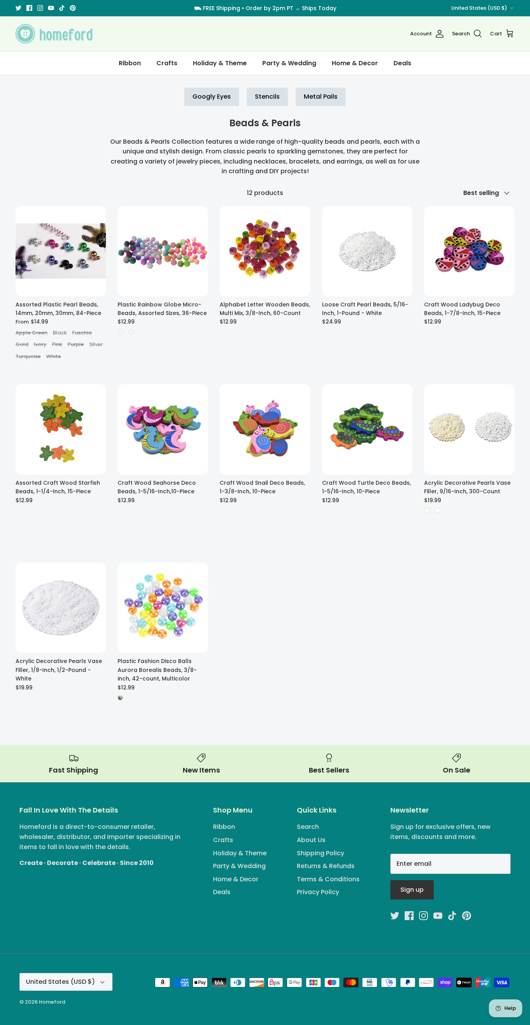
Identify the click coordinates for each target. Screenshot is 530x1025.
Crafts (166, 63)
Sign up (412, 889)
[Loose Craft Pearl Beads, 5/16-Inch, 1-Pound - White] (367, 251)
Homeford (52, 1002)
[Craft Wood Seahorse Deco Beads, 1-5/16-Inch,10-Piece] (163, 429)
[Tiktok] (62, 8)
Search (308, 826)
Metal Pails (321, 96)
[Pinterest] (73, 8)
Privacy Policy (318, 892)
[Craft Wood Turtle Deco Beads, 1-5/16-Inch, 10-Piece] (367, 429)
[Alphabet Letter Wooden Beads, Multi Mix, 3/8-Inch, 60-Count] (265, 251)
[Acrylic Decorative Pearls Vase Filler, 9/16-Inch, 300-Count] (469, 429)
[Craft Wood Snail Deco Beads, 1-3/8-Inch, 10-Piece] (265, 429)
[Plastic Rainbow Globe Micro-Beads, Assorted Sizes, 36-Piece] (163, 251)
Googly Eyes (211, 96)
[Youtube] (51, 8)
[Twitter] (18, 8)
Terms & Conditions (328, 879)
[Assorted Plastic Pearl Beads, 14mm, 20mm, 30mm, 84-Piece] (61, 251)
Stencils (267, 96)
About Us (311, 839)
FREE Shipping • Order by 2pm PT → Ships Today (269, 8)
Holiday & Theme (220, 63)
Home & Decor (355, 63)
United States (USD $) (479, 8)
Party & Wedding (289, 63)
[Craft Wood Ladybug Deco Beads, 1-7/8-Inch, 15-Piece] (469, 251)
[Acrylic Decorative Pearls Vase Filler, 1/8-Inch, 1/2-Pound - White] (61, 607)
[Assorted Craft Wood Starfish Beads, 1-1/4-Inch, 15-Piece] (61, 429)
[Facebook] (29, 8)
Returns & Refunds (326, 865)
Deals (402, 63)
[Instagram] (40, 8)
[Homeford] (54, 34)
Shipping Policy (320, 853)
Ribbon (130, 63)
